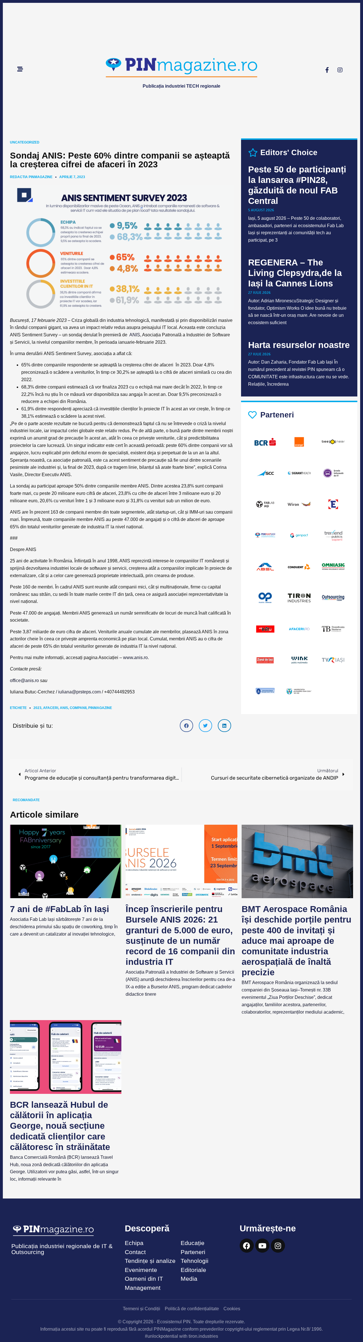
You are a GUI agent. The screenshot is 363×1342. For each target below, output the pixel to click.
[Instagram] (340, 70)
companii (78, 708)
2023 (37, 708)
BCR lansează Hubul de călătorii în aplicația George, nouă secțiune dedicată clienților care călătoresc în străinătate (60, 1126)
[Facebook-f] (327, 70)
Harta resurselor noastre (299, 345)
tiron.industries (203, 1336)
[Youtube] (262, 1245)
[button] (186, 725)
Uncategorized (24, 142)
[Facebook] (247, 1245)
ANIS (134, 334)
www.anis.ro (135, 657)
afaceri (50, 708)
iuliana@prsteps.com (79, 691)
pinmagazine (100, 708)
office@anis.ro (24, 680)
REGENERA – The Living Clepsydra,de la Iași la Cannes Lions (295, 273)
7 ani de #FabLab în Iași (59, 909)
